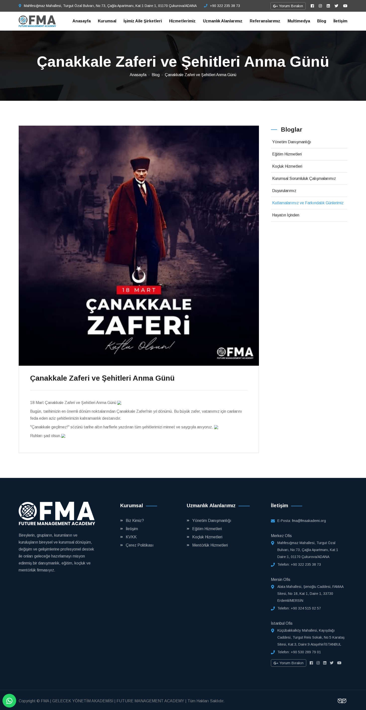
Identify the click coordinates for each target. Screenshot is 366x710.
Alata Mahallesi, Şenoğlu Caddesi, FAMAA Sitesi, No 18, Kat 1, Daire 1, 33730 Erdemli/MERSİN (310, 594)
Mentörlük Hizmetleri (210, 545)
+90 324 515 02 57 (306, 608)
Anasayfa (81, 21)
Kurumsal (107, 21)
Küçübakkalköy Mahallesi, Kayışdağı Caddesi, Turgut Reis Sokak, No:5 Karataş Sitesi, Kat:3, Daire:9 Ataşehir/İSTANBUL (311, 637)
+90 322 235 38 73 (225, 6)
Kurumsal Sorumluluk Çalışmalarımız (304, 178)
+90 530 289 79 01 (306, 652)
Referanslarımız (265, 21)
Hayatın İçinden (285, 215)
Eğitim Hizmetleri (287, 154)
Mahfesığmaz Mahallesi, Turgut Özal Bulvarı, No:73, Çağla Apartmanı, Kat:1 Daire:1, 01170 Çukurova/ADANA (110, 6)
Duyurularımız (284, 191)
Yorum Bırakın (290, 6)
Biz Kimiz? (135, 520)
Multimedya (299, 21)
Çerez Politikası (140, 545)
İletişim (340, 21)
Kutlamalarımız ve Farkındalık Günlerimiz (308, 203)
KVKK (131, 537)
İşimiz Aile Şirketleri (142, 21)
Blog (321, 21)
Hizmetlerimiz (182, 21)
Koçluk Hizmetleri (287, 166)
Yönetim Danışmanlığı (291, 142)
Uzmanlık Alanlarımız (223, 21)
